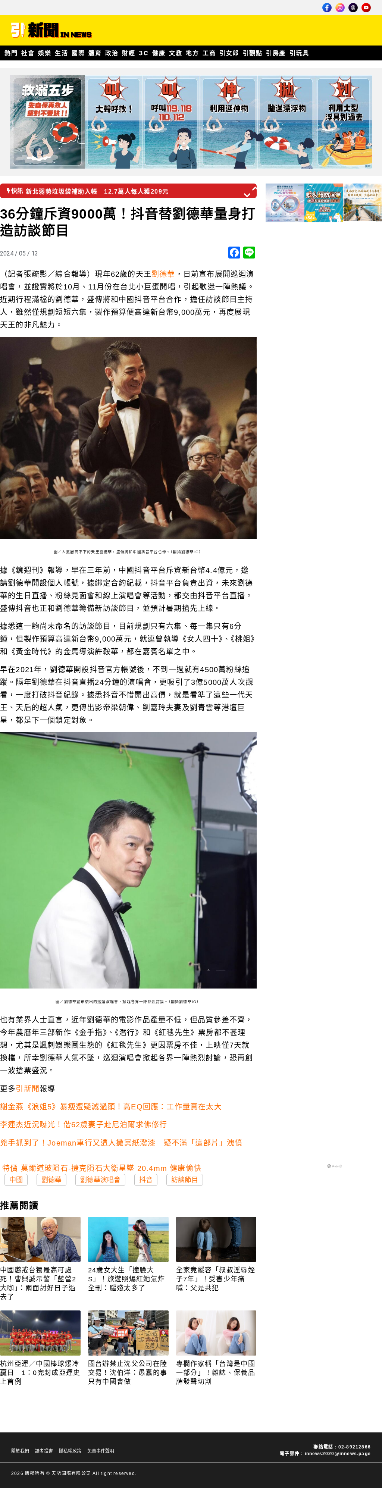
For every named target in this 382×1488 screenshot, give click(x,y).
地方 (192, 53)
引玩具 (299, 53)
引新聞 (28, 1089)
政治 (111, 53)
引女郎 (229, 53)
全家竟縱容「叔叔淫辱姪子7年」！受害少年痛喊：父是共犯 (215, 1279)
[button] (256, 188)
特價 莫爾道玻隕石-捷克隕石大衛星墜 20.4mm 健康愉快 (101, 1168)
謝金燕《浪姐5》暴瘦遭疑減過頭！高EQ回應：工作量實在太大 (111, 1107)
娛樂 (44, 53)
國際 (78, 53)
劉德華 (163, 274)
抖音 (146, 1180)
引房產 (276, 53)
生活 (61, 53)
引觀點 (253, 53)
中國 (16, 1180)
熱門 (11, 53)
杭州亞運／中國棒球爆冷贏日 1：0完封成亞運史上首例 (40, 1372)
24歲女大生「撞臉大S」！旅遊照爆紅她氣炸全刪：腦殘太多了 (126, 1279)
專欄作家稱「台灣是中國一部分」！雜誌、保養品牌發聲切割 (215, 1372)
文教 (175, 53)
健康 (158, 53)
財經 (128, 53)
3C (143, 53)
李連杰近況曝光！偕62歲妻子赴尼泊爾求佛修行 (83, 1125)
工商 (209, 53)
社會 (27, 53)
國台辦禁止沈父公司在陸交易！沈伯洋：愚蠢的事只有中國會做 (127, 1372)
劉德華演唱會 (100, 1180)
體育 (94, 53)
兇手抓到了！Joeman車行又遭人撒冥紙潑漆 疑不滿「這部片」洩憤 (121, 1143)
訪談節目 (184, 1180)
